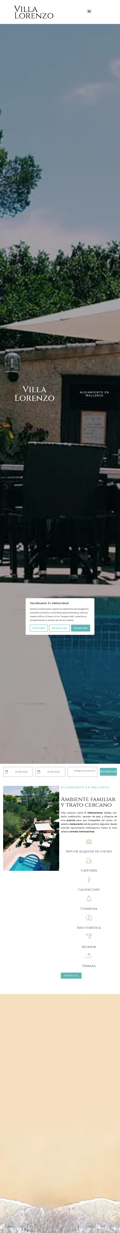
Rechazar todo (59, 628)
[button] (89, 11)
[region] (60, 616)
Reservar (108, 771)
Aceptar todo (80, 628)
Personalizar (39, 628)
